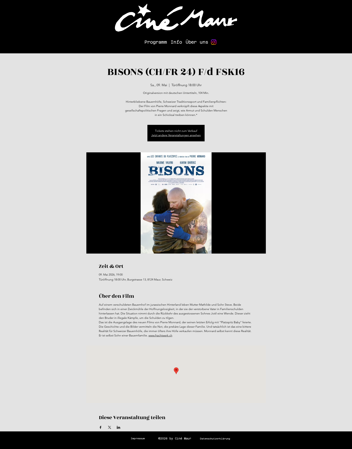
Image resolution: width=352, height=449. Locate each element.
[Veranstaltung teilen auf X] (109, 427)
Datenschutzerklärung (215, 438)
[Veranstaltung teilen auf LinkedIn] (118, 427)
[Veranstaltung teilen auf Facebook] (100, 427)
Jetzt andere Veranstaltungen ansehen (176, 135)
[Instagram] (213, 42)
